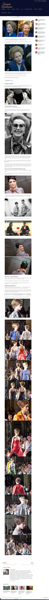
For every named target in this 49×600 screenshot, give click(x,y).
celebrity (18, 170)
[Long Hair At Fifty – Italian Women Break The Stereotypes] (14, 588)
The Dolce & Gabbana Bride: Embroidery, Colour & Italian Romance (42, 24)
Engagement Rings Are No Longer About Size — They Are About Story (41, 41)
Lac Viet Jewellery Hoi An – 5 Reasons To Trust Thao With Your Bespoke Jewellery (42, 32)
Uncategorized (39, 54)
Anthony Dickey (11, 294)
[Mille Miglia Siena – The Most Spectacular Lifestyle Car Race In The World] (36, 28)
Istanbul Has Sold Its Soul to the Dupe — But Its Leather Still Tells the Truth (41, 48)
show (12, 80)
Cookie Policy (16, 598)
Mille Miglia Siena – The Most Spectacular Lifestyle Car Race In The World (42, 28)
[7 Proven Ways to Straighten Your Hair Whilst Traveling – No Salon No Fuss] (29, 588)
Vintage (13, 9)
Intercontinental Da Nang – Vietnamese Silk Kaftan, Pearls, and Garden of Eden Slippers (41, 52)
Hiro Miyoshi (10, 283)
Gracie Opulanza (16, 17)
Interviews (4, 12)
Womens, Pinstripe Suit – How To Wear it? (41, 44)
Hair (24, 17)
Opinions (40, 9)
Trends (38, 17)
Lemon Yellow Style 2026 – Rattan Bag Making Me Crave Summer (41, 20)
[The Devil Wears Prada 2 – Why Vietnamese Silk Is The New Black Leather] (36, 36)
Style (8, 9)
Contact (9, 12)
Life (22, 9)
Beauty (17, 9)
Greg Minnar (24, 196)
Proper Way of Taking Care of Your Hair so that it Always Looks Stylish (21, 592)
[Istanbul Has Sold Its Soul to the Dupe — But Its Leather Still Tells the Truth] (36, 48)
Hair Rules (24, 294)
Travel (35, 9)
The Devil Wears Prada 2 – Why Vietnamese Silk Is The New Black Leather (41, 37)
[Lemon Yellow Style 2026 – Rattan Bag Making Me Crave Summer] (36, 20)
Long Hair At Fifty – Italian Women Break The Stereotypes (14, 592)
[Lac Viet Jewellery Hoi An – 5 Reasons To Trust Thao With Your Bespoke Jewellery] (36, 32)
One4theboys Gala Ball (20, 237)
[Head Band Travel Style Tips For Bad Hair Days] (6, 588)
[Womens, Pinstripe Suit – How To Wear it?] (36, 45)
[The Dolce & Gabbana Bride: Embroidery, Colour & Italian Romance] (36, 24)
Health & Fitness (28, 9)
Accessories (39, 21)
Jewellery (39, 42)
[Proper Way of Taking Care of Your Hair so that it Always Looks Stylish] (21, 588)
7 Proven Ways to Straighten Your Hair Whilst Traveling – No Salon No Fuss (29, 592)
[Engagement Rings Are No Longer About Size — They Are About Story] (36, 41)
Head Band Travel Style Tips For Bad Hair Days (6, 591)
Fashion (3, 9)
